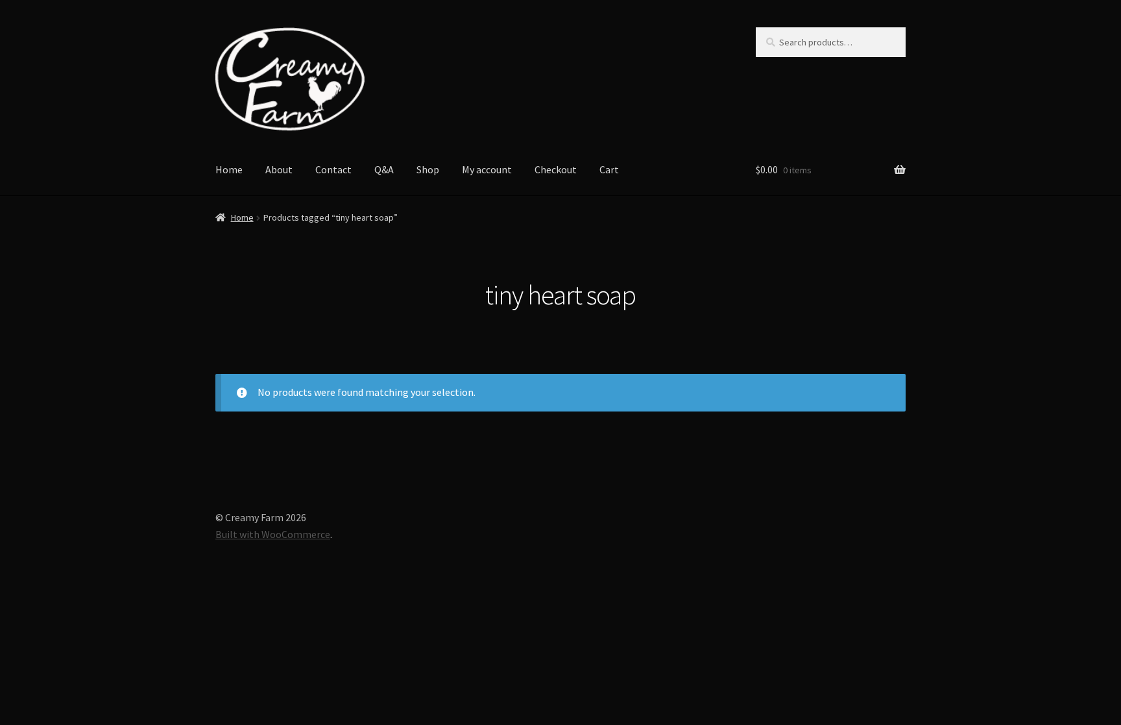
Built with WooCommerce (272, 534)
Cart (609, 169)
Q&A (384, 169)
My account (487, 169)
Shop (427, 169)
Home (229, 169)
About (279, 169)
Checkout (556, 169)
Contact (333, 169)
